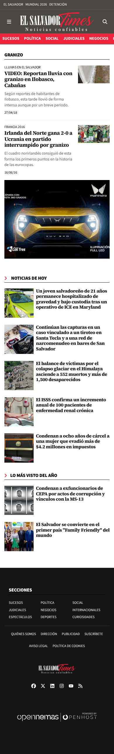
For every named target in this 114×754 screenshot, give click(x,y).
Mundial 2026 (36, 4)
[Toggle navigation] (9, 21)
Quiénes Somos (23, 634)
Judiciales (17, 610)
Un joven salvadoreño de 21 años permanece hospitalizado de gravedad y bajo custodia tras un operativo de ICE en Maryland (71, 299)
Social (77, 602)
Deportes (48, 617)
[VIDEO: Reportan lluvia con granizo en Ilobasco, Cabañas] (94, 74)
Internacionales (86, 610)
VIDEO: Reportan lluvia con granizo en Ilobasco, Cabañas (38, 79)
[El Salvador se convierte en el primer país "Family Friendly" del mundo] (19, 536)
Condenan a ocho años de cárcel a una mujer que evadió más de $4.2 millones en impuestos (72, 441)
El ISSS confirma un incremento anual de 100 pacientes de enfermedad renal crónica (71, 405)
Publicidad (71, 634)
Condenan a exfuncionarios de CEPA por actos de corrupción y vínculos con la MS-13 (70, 493)
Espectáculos (20, 617)
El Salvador (13, 4)
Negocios (48, 610)
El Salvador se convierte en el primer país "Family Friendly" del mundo (73, 530)
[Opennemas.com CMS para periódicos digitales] (57, 723)
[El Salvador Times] (57, 21)
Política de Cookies (69, 646)
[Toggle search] (105, 21)
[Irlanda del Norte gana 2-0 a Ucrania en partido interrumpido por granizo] (94, 134)
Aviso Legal (38, 646)
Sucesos (16, 602)
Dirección (49, 634)
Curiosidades (83, 617)
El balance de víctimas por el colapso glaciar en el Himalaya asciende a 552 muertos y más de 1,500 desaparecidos (71, 371)
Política (47, 602)
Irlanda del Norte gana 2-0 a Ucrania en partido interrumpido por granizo (38, 139)
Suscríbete (93, 634)
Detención (58, 4)
